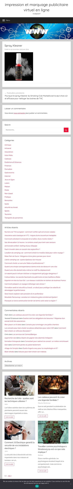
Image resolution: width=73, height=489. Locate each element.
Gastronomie (9, 173)
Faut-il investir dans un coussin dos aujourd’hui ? (22, 249)
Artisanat (8, 148)
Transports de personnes (14, 218)
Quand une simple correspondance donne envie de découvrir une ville (31, 267)
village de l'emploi (11, 348)
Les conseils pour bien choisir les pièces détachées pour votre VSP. (29, 328)
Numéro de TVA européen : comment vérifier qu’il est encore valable (30, 232)
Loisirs (7, 183)
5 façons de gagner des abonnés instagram (36, 338)
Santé (7, 204)
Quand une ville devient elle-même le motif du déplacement (27, 270)
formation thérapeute (13, 341)
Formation (8, 169)
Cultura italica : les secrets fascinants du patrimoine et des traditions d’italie (32, 277)
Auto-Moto (9, 155)
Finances (8, 166)
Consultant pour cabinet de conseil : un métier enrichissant (46, 341)
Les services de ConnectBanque (25, 334)
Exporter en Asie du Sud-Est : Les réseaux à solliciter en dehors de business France (35, 280)
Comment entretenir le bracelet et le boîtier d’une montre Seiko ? (29, 239)
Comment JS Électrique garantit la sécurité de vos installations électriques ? (20, 445)
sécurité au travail (11, 207)
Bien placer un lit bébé (13, 325)
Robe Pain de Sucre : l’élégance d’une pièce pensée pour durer (28, 256)
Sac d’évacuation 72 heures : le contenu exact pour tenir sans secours (30, 242)
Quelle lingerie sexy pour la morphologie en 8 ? (40, 348)
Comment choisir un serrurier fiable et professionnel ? (24, 263)
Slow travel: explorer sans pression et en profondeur (24, 294)
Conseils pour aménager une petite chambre (42, 325)
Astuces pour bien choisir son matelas (32, 352)
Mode (7, 190)
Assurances (9, 152)
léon (6, 345)
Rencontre (8, 200)
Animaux (8, 145)
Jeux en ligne (10, 180)
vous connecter (19, 113)
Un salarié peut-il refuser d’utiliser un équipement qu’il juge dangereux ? (31, 273)
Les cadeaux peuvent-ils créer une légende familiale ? (33, 315)
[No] (71, 484)
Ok (37, 486)
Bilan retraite (9, 352)
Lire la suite (9, 417)
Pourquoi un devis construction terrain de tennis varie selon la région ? (31, 301)
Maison (7, 186)
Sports (7, 211)
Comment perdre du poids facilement (26, 345)
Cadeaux (8, 159)
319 (9, 476)
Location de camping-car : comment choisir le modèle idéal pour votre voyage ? (34, 253)
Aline (27, 49)
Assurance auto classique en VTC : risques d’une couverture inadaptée (30, 235)
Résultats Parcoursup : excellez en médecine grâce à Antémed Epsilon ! (31, 297)
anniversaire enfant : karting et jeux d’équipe (21, 246)
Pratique (8, 197)
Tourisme (8, 214)
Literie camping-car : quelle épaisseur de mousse (23, 260)
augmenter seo (10, 338)
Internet (7, 176)
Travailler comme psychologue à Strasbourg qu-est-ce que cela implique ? (52, 449)
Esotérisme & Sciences (13, 162)
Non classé (9, 193)
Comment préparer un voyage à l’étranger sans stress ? (25, 284)
